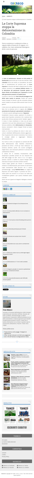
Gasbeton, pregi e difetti (17, 354)
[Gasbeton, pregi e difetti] (7, 357)
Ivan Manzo (14, 39)
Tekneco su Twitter (23, 465)
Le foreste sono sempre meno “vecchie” (17, 236)
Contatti (4, 452)
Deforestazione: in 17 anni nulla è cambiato (17, 261)
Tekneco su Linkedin (23, 467)
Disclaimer (5, 444)
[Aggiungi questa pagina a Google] (4, 189)
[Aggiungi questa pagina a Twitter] (9, 189)
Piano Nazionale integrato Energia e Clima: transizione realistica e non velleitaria (19, 385)
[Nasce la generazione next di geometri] (7, 372)
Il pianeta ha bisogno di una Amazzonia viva (18, 203)
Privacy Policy (5, 456)
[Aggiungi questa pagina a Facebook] (6, 189)
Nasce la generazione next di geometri (20, 369)
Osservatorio (9, 39)
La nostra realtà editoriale (9, 442)
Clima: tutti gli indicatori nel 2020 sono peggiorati (17, 335)
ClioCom (3, 473)
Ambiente (4, 39)
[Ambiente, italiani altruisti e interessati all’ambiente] (7, 379)
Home (3, 16)
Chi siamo (4, 440)
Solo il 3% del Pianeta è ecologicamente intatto (16, 336)
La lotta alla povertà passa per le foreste (17, 229)
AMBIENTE (9, 16)
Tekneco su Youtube (8, 467)
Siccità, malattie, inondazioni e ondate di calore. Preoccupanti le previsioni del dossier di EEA (20, 363)
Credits (4, 454)
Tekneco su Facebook (8, 465)
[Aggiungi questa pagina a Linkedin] (11, 189)
